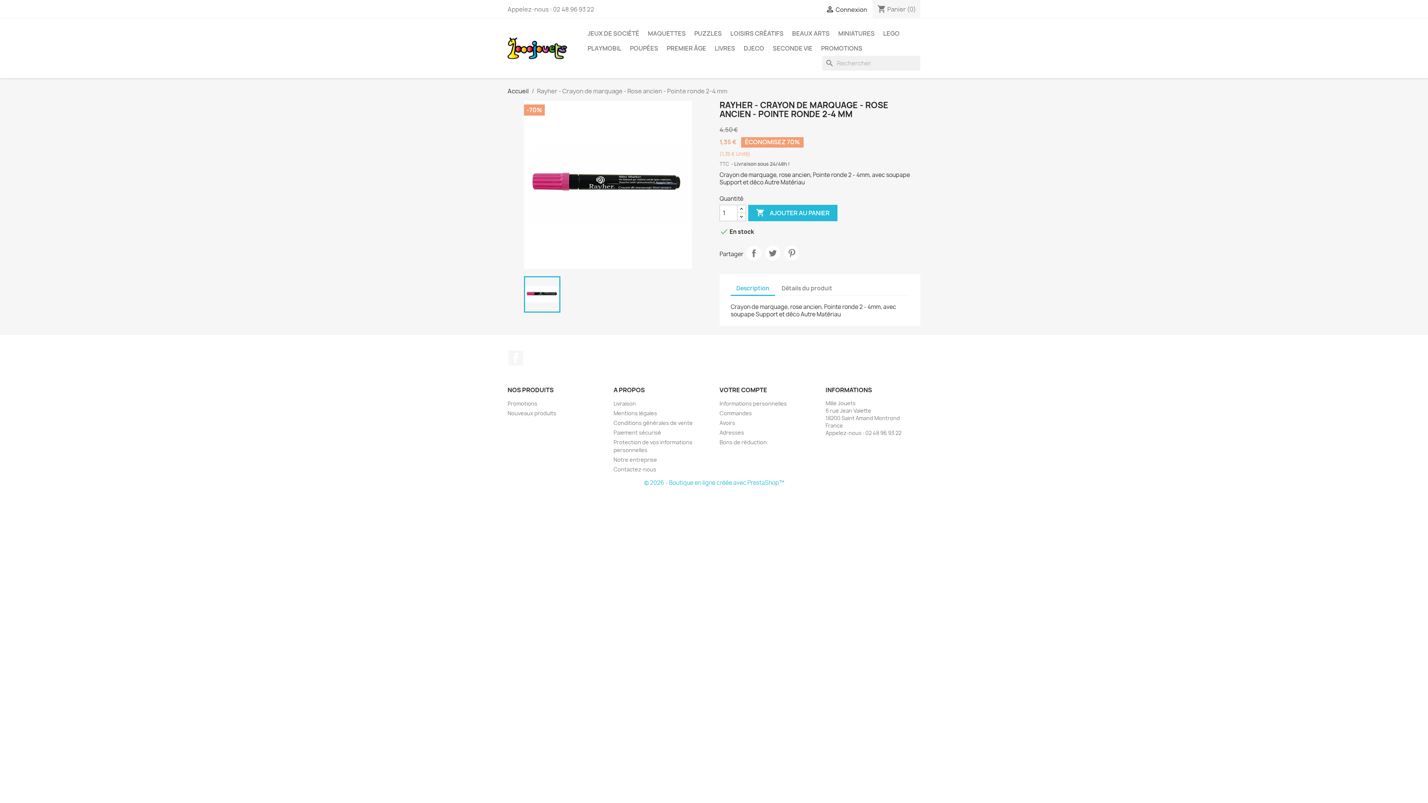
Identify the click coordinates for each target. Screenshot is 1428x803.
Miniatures (856, 33)
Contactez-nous (635, 469)
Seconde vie (793, 48)
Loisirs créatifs (757, 33)
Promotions (841, 48)
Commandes (736, 413)
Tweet (772, 253)
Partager (753, 253)
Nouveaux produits (532, 413)
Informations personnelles (753, 403)
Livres (725, 48)
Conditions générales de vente (653, 422)
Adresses (732, 432)
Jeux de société (613, 33)
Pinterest (791, 253)
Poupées (644, 48)
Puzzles (708, 33)
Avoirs (727, 422)
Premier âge (686, 48)
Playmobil (604, 48)
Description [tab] (752, 288)
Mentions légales (635, 413)
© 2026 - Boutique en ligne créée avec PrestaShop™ (714, 483)
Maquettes (667, 33)
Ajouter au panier (793, 212)
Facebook (515, 358)
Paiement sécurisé (637, 432)
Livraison (625, 403)
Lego (891, 33)
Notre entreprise (635, 459)
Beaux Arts (811, 33)
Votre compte (743, 390)
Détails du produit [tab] (807, 288)
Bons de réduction (743, 442)
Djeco (754, 48)
